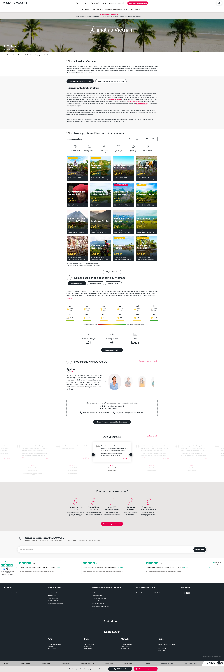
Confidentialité (109, 663)
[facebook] (12, 46)
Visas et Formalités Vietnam (55, 603)
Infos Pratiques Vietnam (54, 592)
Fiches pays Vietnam (53, 598)
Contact (94, 592)
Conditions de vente (25, 663)
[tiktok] (19, 46)
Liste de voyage (65, 663)
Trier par (148, 139)
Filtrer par (132, 139)
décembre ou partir (141, 103)
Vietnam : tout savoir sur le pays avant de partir (123, 9)
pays (31, 55)
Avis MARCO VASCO (98, 603)
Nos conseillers (96, 601)
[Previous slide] (93, 454)
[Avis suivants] (209, 567)
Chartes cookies (128, 663)
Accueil (9, 55)
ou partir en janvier (115, 99)
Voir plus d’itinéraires (112, 272)
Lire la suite (69, 298)
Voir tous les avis (152, 436)
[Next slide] (130, 454)
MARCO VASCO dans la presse (100, 606)
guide (26, 55)
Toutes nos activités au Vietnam (12, 592)
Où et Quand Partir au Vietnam (56, 601)
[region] (131, 382)
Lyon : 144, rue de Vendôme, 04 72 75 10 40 (148, 592)
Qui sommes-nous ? (97, 595)
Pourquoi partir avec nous (99, 598)
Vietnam (20, 55)
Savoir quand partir (112, 350)
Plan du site (147, 663)
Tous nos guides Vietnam (92, 9)
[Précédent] (105, 381)
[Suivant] (156, 381)
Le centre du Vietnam (77, 283)
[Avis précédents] (16, 567)
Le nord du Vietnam (95, 283)
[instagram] (8, 46)
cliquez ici (138, 16)
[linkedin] (4, 46)
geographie (38, 55)
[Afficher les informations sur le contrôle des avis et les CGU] (13, 571)
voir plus (58, 567)
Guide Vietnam (52, 595)
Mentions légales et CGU (87, 663)
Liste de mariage (46, 663)
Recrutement (95, 609)
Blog (93, 611)
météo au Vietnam (133, 101)
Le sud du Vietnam (113, 283)
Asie (14, 55)
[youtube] (15, 46)
